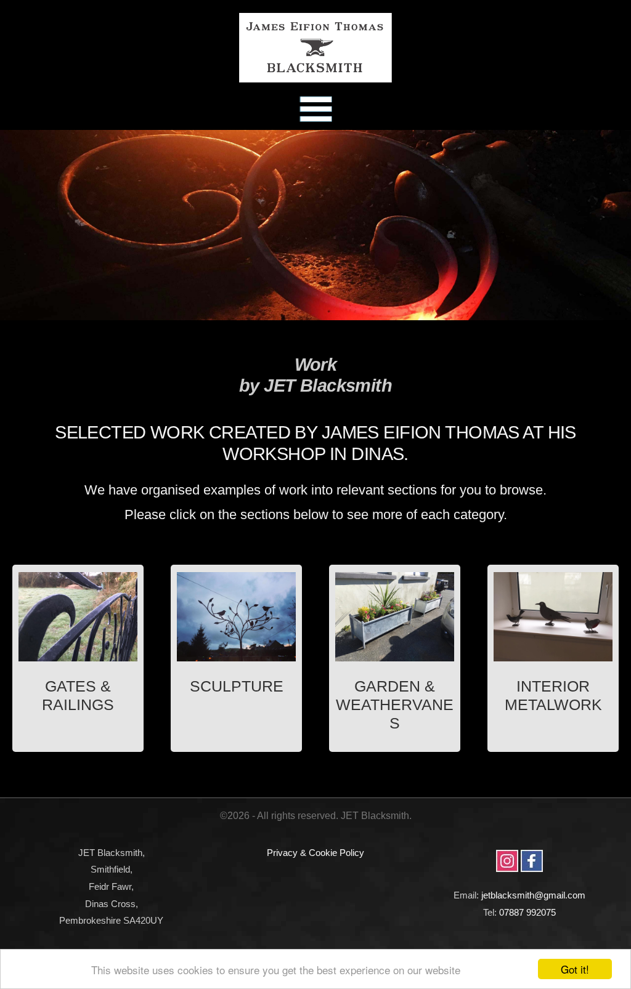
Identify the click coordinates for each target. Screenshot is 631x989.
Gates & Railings (78, 695)
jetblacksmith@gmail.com (533, 895)
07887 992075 (527, 912)
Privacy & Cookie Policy (315, 852)
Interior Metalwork (553, 695)
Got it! (575, 969)
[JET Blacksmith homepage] (315, 47)
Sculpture (236, 686)
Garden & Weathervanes (395, 704)
